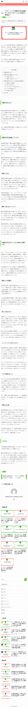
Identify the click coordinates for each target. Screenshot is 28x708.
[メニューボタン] (26, 1)
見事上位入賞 (10, 90)
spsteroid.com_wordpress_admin (14, 496)
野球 (4, 610)
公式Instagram (12, 147)
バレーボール (6, 604)
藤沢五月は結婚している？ (11, 74)
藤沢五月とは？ (8, 72)
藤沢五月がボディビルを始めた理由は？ (14, 81)
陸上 (4, 613)
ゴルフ (4, 592)
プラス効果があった (11, 88)
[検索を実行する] (25, 579)
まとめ (6, 92)
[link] (14, 499)
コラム (4, 17)
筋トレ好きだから (11, 84)
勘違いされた (10, 76)
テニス (4, 598)
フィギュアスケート (7, 607)
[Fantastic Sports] (2, 1)
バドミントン (6, 601)
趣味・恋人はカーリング (12, 78)
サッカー (5, 595)
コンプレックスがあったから (13, 86)
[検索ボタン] (23, 1)
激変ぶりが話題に (11, 82)
